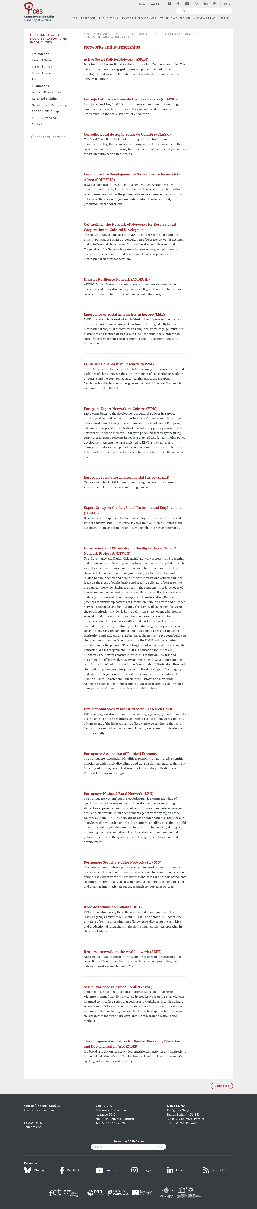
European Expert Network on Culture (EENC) (120, 408)
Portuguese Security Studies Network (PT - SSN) (123, 862)
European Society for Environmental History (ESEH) (126, 477)
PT (225, 3)
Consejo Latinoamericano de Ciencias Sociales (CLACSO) (130, 99)
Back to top (221, 1086)
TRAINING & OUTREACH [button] (175, 18)
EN (230, 3)
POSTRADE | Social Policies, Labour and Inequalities (161, 34)
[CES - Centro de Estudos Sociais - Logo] (39, 11)
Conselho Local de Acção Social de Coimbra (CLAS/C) (127, 134)
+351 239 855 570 (112, 1123)
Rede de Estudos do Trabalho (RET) (113, 907)
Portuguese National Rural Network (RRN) (119, 793)
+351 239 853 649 (184, 1123)
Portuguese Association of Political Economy (120, 753)
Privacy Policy (33, 1123)
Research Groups (106, 34)
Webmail (155, 3)
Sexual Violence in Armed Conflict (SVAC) (118, 986)
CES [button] (74, 18)
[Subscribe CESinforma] (161, 1147)
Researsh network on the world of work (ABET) (123, 951)
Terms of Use (32, 1127)
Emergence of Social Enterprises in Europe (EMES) (125, 314)
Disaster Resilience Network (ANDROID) (117, 279)
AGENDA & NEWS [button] (205, 18)
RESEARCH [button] (88, 18)
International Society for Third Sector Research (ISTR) (129, 709)
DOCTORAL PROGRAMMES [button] (139, 18)
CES (86, 34)
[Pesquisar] (183, 11)
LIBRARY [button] (225, 18)
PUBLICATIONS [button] (108, 18)
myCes (141, 3)
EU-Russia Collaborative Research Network (119, 364)
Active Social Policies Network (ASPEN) (116, 59)
